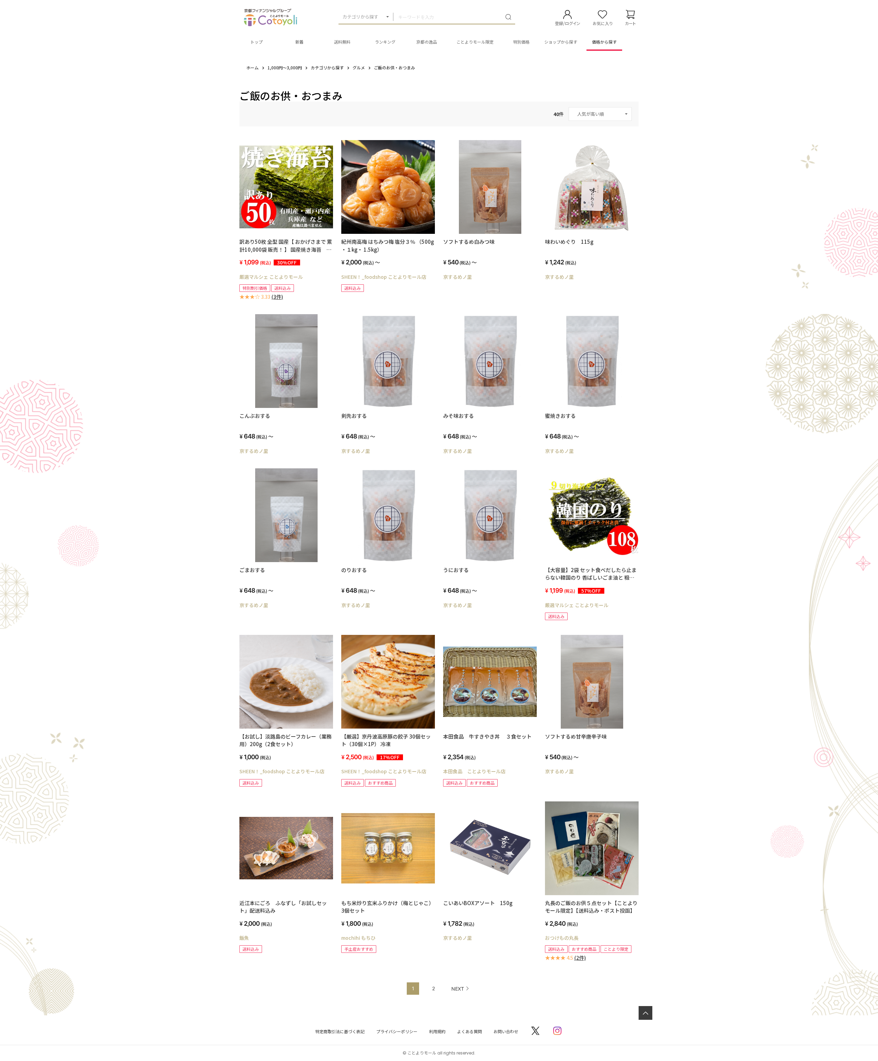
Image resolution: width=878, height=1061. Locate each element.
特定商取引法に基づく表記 (340, 1031)
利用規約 (437, 1031)
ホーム (252, 67)
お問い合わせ (506, 1031)
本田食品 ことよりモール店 (474, 771)
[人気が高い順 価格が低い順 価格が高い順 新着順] (600, 114)
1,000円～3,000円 (285, 67)
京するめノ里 (457, 276)
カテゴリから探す (360, 16)
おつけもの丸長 (562, 937)
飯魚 (244, 937)
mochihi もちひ (358, 937)
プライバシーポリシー (396, 1031)
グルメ (359, 67)
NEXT (457, 989)
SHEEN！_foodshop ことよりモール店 (383, 276)
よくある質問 (469, 1031)
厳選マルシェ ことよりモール (271, 276)
